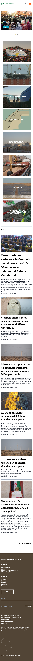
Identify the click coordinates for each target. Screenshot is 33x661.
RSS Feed (4, 623)
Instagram (4, 581)
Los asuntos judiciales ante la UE (11, 617)
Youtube (3, 582)
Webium (19, 655)
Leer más (5, 27)
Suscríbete (28, 606)
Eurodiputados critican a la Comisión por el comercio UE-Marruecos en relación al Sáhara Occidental (16, 265)
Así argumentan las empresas (10, 615)
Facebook (4, 584)
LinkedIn (3, 586)
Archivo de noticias (24, 543)
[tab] (15, 35)
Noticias (4, 230)
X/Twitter (4, 579)
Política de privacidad (7, 621)
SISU (7, 655)
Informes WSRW (6, 619)
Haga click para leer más (17, 51)
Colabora (7, 592)
